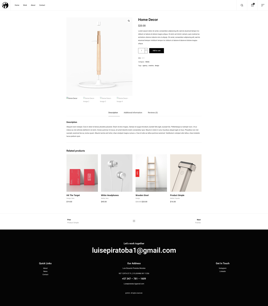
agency (145, 65)
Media (147, 62)
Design (68, 198)
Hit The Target (73, 195)
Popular (177, 198)
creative (151, 65)
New (73, 198)
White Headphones (110, 195)
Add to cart (156, 51)
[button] (129, 21)
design (157, 65)
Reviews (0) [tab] (153, 112)
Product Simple (177, 195)
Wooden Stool (142, 195)
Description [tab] (113, 112)
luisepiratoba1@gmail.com (134, 250)
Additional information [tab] (133, 112)
